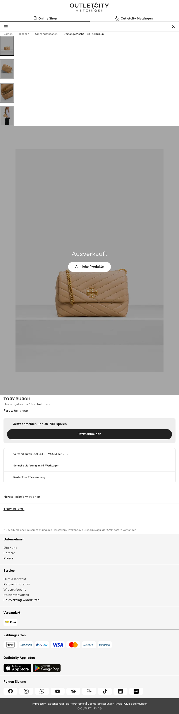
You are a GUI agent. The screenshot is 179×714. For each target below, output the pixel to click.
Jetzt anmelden (89, 434)
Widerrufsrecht (14, 589)
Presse (8, 558)
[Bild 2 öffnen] (7, 69)
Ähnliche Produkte (89, 267)
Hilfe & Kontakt (14, 579)
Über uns (10, 548)
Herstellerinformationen (21, 497)
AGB (119, 703)
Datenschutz (56, 703)
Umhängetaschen (46, 34)
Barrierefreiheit (76, 703)
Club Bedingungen (135, 703)
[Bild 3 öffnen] (7, 93)
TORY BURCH (17, 399)
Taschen (24, 34)
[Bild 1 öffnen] (7, 46)
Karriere (9, 553)
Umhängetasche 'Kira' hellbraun (84, 34)
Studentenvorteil (16, 595)
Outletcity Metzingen (89, 7)
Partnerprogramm (16, 584)
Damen (7, 34)
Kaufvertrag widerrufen (21, 600)
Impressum (39, 703)
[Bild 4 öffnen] (7, 116)
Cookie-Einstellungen (101, 703)
